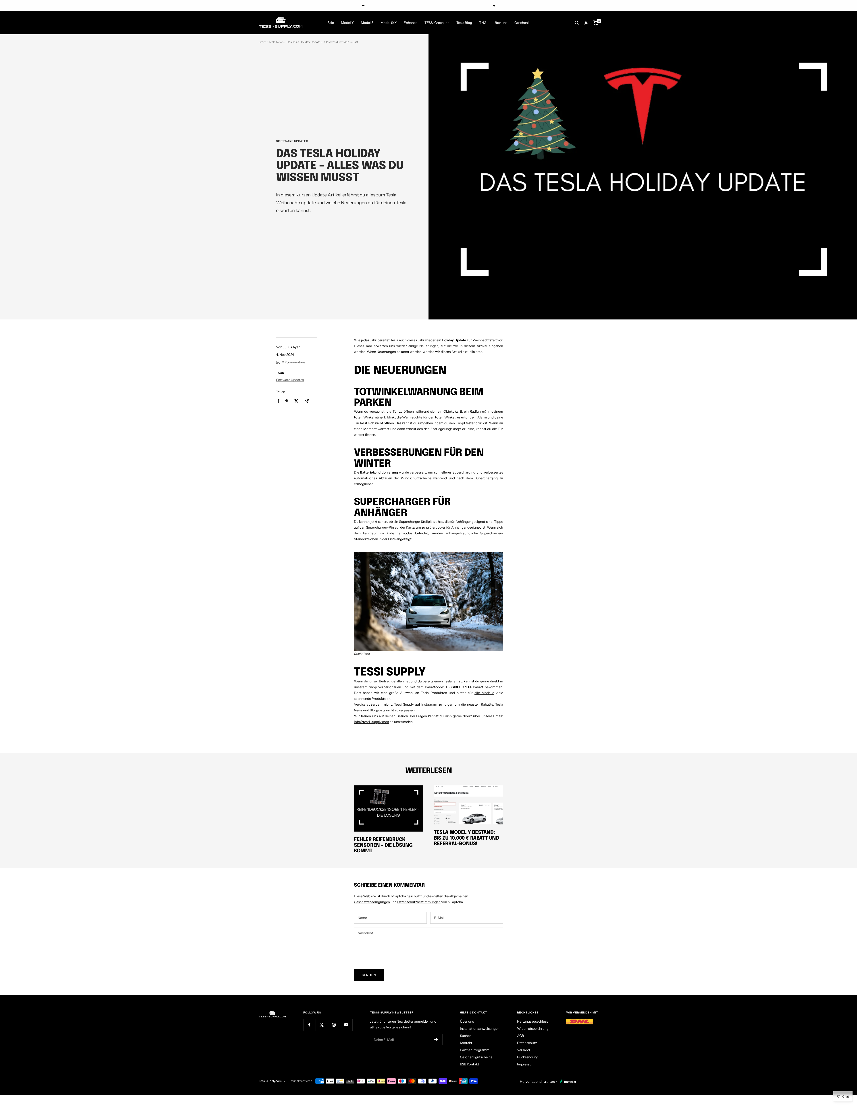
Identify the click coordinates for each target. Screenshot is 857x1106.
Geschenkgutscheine (476, 1057)
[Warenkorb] (595, 23)
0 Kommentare (293, 362)
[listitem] (278, 401)
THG (482, 23)
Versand (523, 1050)
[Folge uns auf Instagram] (334, 1025)
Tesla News (276, 42)
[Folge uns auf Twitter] (322, 1025)
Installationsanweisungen (479, 1028)
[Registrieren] (436, 1039)
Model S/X (389, 23)
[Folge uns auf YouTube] (346, 1025)
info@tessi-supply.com (371, 722)
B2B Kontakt (469, 1064)
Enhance (410, 23)
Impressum (526, 1064)
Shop (373, 687)
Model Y (347, 23)
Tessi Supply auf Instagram (415, 704)
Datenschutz (527, 1043)
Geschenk (522, 23)
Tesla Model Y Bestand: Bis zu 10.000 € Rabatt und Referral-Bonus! (466, 838)
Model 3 (367, 23)
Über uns (500, 23)
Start (262, 42)
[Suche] (577, 23)
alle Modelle (484, 693)
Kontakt (466, 1043)
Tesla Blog (464, 23)
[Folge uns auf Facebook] (309, 1025)
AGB (520, 1036)
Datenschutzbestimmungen (419, 902)
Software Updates (292, 141)
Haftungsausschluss (532, 1021)
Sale (330, 23)
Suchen (466, 1036)
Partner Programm (474, 1050)
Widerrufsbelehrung (533, 1028)
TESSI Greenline (436, 23)
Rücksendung (527, 1057)
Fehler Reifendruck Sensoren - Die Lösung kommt (383, 845)
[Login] (586, 23)
